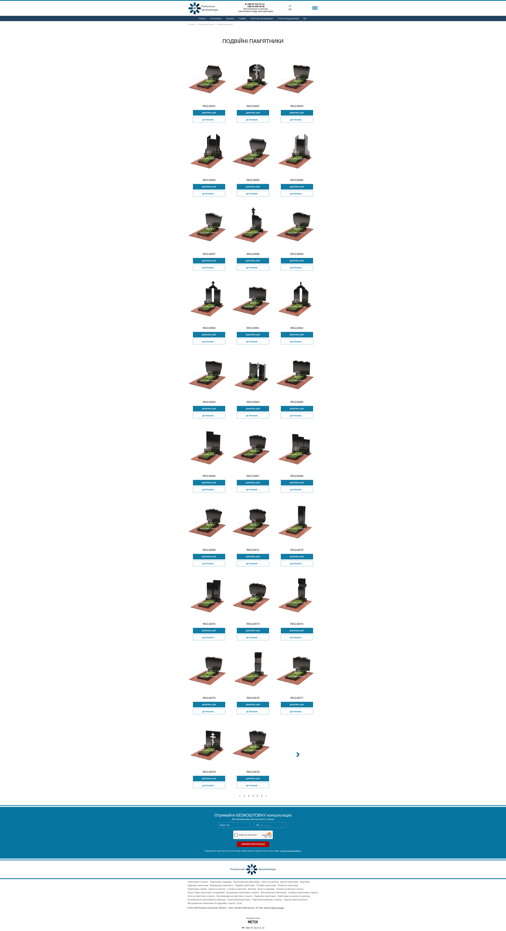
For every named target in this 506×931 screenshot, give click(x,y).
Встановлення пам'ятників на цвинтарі (207, 900)
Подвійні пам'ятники (245, 885)
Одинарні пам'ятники (198, 885)
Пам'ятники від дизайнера (261, 18)
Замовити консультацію (253, 844)
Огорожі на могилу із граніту (290, 889)
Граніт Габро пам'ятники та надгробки (206, 892)
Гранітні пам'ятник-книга (296, 900)
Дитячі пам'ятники (289, 882)
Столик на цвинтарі (236, 889)
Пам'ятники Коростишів (238, 900)
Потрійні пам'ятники (266, 885)
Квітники (252, 889)
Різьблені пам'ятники (288, 885)
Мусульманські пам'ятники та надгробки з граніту (211, 903)
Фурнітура (305, 882)
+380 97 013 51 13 (255, 4)
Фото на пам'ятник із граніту (201, 896)
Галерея (202, 18)
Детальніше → (209, 120)
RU (290, 9)
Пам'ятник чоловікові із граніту (267, 900)
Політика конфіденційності (290, 851)
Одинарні (230, 18)
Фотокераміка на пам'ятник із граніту (234, 896)
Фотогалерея (216, 18)
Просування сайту (253, 918)
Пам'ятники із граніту (198, 882)
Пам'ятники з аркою (197, 889)
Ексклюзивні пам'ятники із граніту (242, 892)
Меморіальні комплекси (221, 885)
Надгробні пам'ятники (265, 896)
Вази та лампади (266, 889)
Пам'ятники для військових (246, 882)
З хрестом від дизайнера (288, 18)
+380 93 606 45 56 (255, 6)
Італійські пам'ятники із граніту (303, 892)
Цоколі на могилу (217, 889)
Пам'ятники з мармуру (221, 882)
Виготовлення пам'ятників (273, 892)
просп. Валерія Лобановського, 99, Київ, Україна (256, 908)
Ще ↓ (305, 18)
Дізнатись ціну (209, 113)
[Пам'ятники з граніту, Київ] (253, 869)
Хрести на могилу (270, 882)
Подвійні (242, 18)
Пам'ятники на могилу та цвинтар (293, 896)
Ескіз (239, 903)
